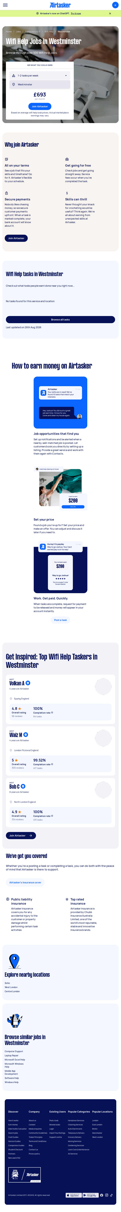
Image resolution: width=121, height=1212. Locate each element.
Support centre (55, 1137)
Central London (12, 991)
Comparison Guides (16, 1145)
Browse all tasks (60, 319)
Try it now (76, 13)
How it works (13, 1120)
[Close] (110, 13)
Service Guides (14, 1141)
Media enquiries (35, 1129)
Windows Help (11, 1082)
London (95, 1120)
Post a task (60, 620)
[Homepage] (60, 5)
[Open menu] (5, 5)
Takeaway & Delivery (76, 1133)
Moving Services (74, 1141)
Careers (32, 1124)
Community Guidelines (38, 1133)
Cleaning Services (75, 1124)
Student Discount (15, 1149)
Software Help (12, 1078)
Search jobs (13, 1133)
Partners (11, 1153)
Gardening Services (76, 1145)
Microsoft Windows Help (14, 1065)
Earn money (13, 1124)
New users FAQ (14, 1158)
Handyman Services (76, 1120)
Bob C (14, 787)
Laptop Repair (11, 1055)
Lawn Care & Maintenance (78, 1149)
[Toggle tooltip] (52, 712)
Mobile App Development (11, 1072)
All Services (72, 1153)
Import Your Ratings (57, 1133)
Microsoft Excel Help (15, 1059)
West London (11, 987)
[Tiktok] (111, 1195)
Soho (7, 983)
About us (32, 1120)
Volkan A (16, 683)
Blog (30, 1145)
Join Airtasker (40, 106)
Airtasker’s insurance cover (25, 882)
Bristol (94, 1129)
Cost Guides (13, 1137)
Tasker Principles (35, 1137)
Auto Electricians (75, 1129)
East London (97, 1124)
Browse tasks (54, 1124)
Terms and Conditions (37, 1141)
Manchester (97, 1133)
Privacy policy (34, 1153)
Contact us (33, 1149)
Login (51, 1129)
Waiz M (15, 735)
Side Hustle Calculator (17, 1129)
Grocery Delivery (74, 1137)
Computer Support (14, 1051)
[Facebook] (101, 1195)
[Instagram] (106, 1195)
